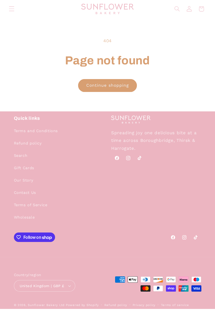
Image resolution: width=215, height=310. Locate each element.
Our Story (24, 180)
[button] (12, 9)
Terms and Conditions (36, 130)
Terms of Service (30, 205)
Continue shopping (107, 85)
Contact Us (25, 192)
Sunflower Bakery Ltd (46, 305)
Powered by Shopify (82, 305)
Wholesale (24, 217)
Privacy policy (144, 305)
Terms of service (175, 305)
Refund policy (28, 143)
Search (21, 155)
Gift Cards (24, 168)
